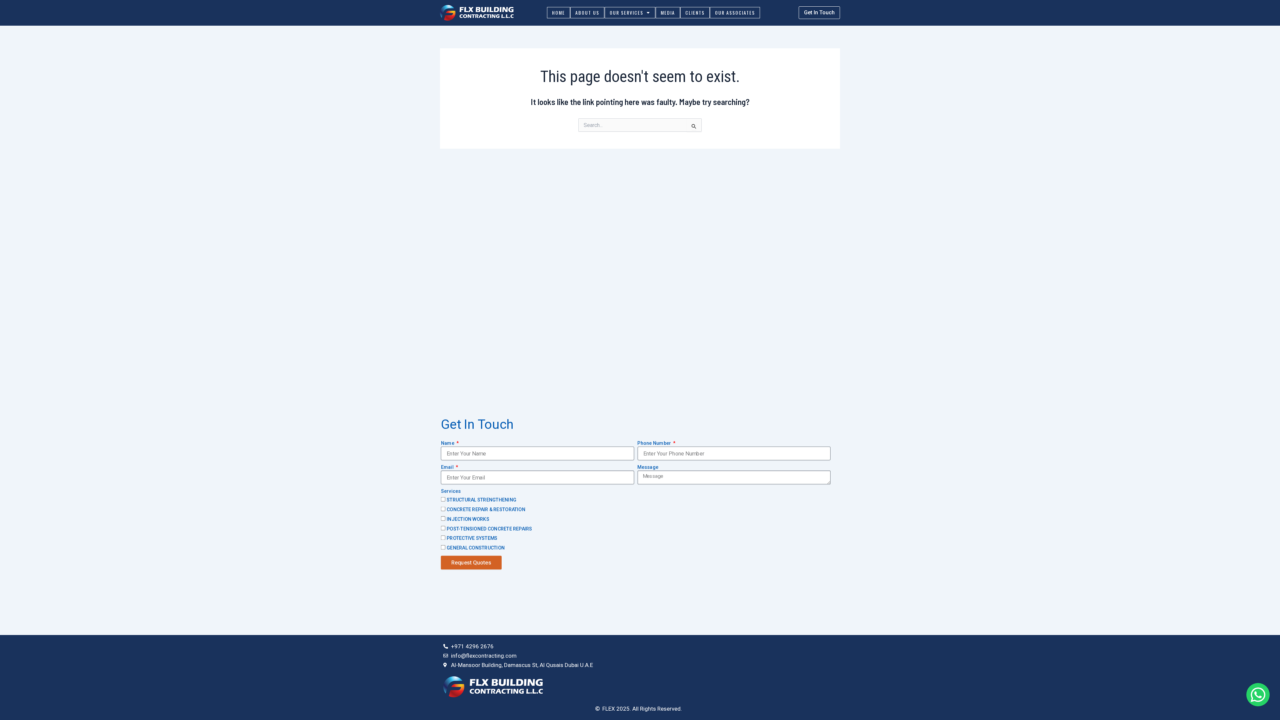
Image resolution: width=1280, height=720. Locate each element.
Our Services (626, 12)
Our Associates (735, 12)
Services (451, 491)
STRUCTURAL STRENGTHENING (481, 500)
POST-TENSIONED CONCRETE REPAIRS (489, 528)
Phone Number (654, 443)
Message (647, 467)
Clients (695, 12)
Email (448, 467)
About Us (587, 12)
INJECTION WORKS (468, 519)
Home (558, 12)
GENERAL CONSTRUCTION (476, 548)
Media (668, 12)
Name (448, 443)
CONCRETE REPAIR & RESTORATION (486, 509)
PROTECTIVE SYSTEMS (472, 538)
